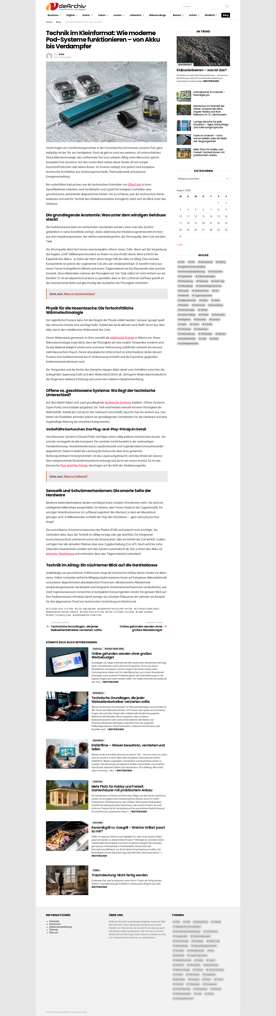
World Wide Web (114, 648)
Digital (70, 15)
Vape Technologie (59, 615)
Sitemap (53, 929)
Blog (225, 15)
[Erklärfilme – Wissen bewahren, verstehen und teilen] (67, 754)
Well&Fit (210, 15)
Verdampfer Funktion (88, 615)
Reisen (177, 15)
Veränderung (187, 333)
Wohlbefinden (187, 338)
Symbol (216, 319)
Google (184, 290)
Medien (184, 305)
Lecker (118, 15)
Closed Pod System (60, 608)
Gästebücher (201, 290)
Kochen (97, 822)
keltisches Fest (187, 300)
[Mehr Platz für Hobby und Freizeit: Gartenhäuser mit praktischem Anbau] (67, 795)
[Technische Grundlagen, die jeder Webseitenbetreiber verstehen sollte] (67, 706)
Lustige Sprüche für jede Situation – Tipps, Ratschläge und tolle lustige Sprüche (210, 124)
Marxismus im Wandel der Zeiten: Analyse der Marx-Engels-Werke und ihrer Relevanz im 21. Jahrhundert (209, 110)
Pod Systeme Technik (120, 612)
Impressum (55, 924)
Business (53, 15)
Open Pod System (93, 612)
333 (182, 262)
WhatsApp (206, 333)
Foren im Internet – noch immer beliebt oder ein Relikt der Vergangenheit (210, 138)
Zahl (204, 338)
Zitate (215, 338)
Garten (97, 781)
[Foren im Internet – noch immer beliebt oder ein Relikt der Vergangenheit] (184, 139)
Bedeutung (206, 262)
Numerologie (187, 309)
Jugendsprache (203, 295)
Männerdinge (157, 15)
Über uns (53, 932)
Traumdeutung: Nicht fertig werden (120, 875)
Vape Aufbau (145, 612)
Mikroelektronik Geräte (63, 612)
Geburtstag (186, 285)
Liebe (216, 300)
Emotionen (216, 271)
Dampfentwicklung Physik (116, 608)
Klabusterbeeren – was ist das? (202, 70)
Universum (202, 329)
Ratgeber (185, 319)
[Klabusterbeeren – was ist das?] (203, 51)
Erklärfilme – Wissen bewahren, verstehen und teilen (128, 747)
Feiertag (203, 281)
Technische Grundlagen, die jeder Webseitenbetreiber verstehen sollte (121, 699)
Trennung (185, 329)
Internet (184, 295)
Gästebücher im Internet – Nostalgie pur (209, 93)
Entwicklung (186, 281)
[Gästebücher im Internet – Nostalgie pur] (184, 96)
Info (216, 290)
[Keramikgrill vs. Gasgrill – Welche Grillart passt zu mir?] (67, 836)
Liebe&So (135, 15)
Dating (221, 262)
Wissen (222, 333)
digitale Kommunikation (192, 266)
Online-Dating (187, 314)
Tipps (183, 324)
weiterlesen (111, 682)
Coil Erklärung (86, 608)
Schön (193, 15)
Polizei (204, 314)
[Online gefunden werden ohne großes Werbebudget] (67, 662)
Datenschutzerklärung (60, 927)
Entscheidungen (206, 276)
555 (193, 262)
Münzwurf (200, 305)
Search (227, 7)
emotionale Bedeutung (192, 271)
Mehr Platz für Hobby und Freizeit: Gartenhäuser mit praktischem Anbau (122, 788)
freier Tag (219, 281)
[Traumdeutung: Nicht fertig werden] (67, 880)
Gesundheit (185, 64)
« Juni (180, 244)
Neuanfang (216, 305)
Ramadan (219, 314)
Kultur (86, 15)
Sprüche (201, 319)
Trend (195, 324)
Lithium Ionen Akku (147, 608)
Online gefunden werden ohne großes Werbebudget (122, 655)
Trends (208, 324)
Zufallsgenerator (189, 343)
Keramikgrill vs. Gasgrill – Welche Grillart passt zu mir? (128, 829)
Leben (102, 15)
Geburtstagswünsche (210, 285)
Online (204, 309)
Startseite (54, 921)
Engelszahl (186, 276)
